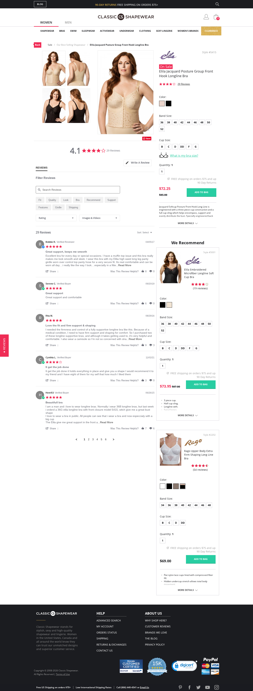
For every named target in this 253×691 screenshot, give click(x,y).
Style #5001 (209, 252)
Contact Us (104, 650)
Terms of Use (63, 674)
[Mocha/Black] (182, 486)
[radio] (40, 200)
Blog (40, 4)
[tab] (138, 163)
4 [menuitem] (97, 439)
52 (161, 129)
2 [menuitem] (88, 439)
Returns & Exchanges (111, 644)
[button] (53, 271)
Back (37, 44)
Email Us (144, 687)
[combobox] (56, 218)
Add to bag (201, 192)
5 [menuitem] (101, 439)
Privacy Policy (155, 644)
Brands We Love (156, 632)
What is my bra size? (184, 156)
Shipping (102, 638)
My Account (105, 626)
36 (161, 122)
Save (148, 138)
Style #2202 (209, 434)
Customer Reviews (158, 626)
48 (201, 122)
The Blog (151, 638)
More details (186, 223)
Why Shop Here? (156, 620)
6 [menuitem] (105, 439)
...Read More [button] (123, 265)
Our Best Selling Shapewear (71, 44)
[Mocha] (176, 486)
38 (168, 122)
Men (68, 22)
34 (162, 505)
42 (181, 122)
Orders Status (106, 632)
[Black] (168, 103)
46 (195, 122)
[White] (162, 486)
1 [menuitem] (84, 439)
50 (208, 122)
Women (46, 22)
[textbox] (153, 234)
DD (182, 146)
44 (188, 122)
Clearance (211, 30)
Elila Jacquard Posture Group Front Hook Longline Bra (119, 44)
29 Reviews (184, 84)
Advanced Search (108, 620)
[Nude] (162, 103)
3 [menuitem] (93, 439)
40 (175, 122)
